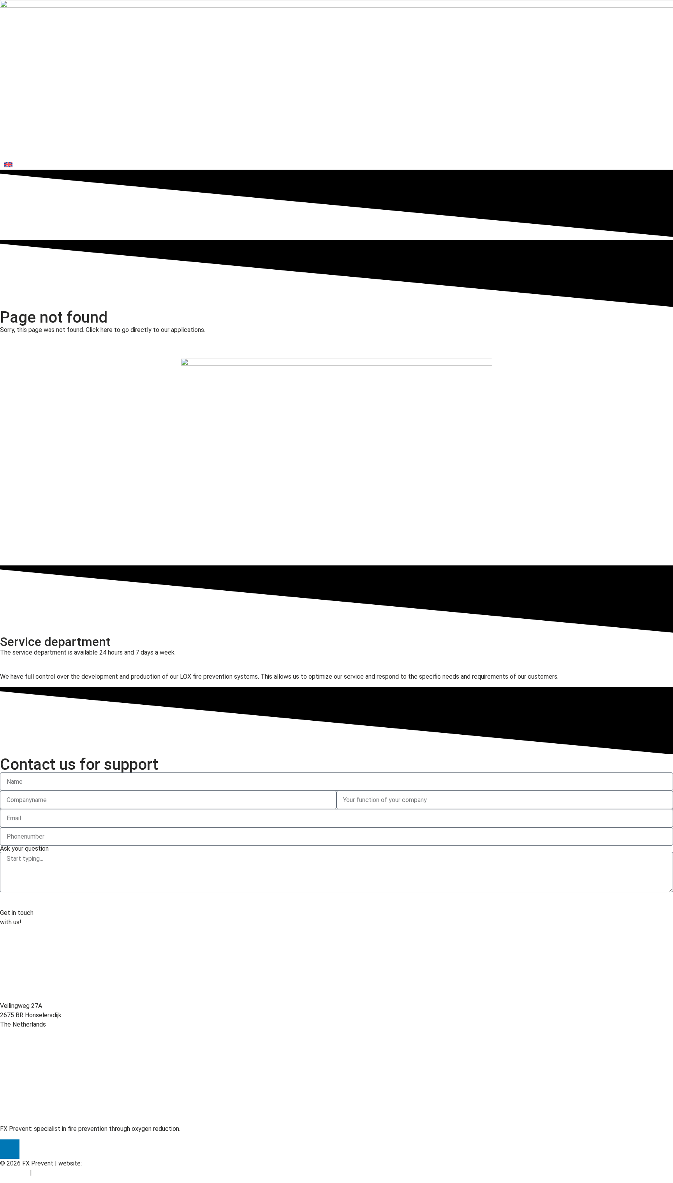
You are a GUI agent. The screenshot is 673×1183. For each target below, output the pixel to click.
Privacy (43, 1172)
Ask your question (24, 849)
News (619, 149)
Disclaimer (14, 1172)
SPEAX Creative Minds (114, 1163)
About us (583, 149)
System (417, 149)
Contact (654, 149)
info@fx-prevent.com (29, 990)
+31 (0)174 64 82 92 (28, 953)
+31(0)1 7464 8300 (26, 661)
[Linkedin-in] (9, 1149)
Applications (460, 149)
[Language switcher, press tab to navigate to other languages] (48, 164)
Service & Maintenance (524, 149)
